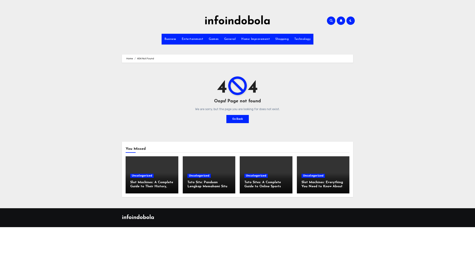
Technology (302, 39)
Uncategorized (142, 175)
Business (170, 39)
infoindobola (237, 21)
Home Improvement (255, 39)
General (230, 39)
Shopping (282, 39)
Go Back (237, 119)
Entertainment (192, 39)
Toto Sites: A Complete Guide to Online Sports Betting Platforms (262, 186)
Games (214, 39)
